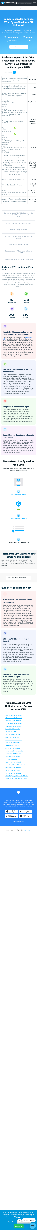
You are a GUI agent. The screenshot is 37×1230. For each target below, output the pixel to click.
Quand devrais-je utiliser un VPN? (18, 244)
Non (29, 830)
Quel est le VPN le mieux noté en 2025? (18, 223)
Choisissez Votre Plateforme (17, 578)
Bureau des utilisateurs (24, 3)
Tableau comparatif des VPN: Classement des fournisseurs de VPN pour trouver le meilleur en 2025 (18, 215)
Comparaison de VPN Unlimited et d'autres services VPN (18, 252)
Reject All (11, 1222)
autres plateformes (18, 821)
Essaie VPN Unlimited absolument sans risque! (18, 259)
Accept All (18, 1226)
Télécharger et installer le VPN (18, 518)
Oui (25, 830)
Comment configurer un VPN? (18, 230)
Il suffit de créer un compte (18, 494)
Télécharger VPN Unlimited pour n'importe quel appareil (18, 237)
